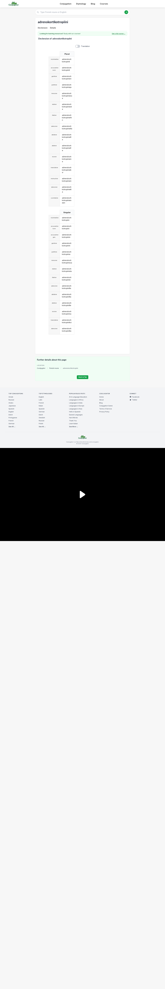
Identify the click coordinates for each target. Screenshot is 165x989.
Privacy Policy (104, 412)
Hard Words (73, 418)
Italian (41, 406)
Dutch (11, 415)
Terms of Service (105, 409)
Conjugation (65, 4)
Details (53, 28)
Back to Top (83, 377)
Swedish (42, 418)
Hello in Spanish (74, 412)
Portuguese (13, 418)
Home (101, 397)
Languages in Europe (76, 406)
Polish (41, 423)
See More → (73, 427)
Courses (104, 4)
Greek (11, 397)
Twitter (134, 400)
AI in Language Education (78, 397)
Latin (40, 400)
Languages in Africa (76, 400)
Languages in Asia (75, 409)
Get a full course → (118, 34)
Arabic (11, 403)
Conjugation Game (106, 406)
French (11, 421)
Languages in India (75, 403)
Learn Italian (73, 423)
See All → (12, 427)
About (101, 400)
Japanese (12, 406)
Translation (85, 46)
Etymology (81, 4)
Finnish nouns (54, 368)
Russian (11, 400)
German (11, 423)
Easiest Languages (76, 415)
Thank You (73, 421)
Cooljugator (41, 368)
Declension (42, 28)
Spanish (11, 409)
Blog (93, 4)
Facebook (135, 397)
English (11, 412)
